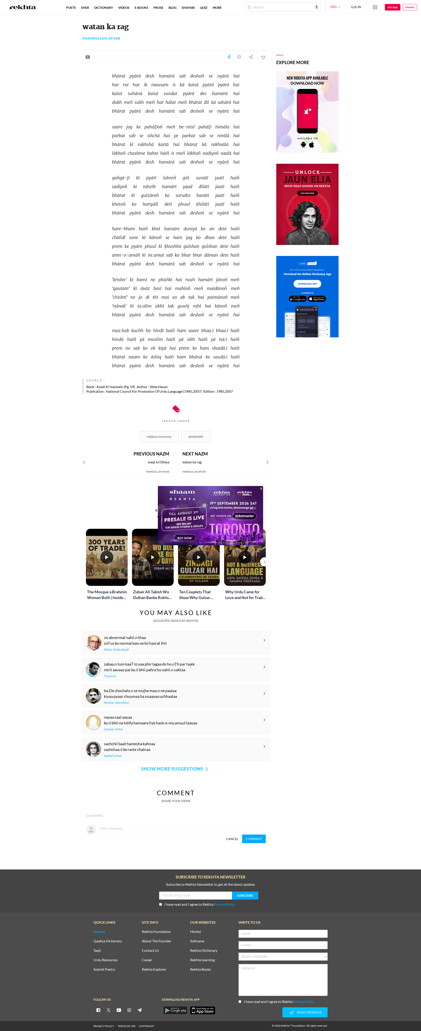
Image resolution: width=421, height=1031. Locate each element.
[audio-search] (316, 6)
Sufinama (197, 941)
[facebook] (98, 1009)
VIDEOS (123, 7)
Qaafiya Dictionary (107, 941)
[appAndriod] (175, 1010)
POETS (71, 7)
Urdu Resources (105, 960)
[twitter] (108, 1009)
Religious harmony (159, 436)
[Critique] (239, 56)
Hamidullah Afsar (101, 38)
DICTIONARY (103, 7)
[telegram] (139, 1009)
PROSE (158, 7)
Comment (254, 839)
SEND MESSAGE (309, 1012)
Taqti (97, 950)
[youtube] (118, 1009)
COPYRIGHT (146, 1026)
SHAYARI (188, 7)
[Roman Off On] (229, 56)
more (217, 7)
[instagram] (129, 1009)
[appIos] (202, 1010)
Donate (409, 7)
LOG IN (356, 7)
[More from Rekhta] (375, 7)
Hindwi (195, 932)
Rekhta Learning (202, 960)
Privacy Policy (224, 904)
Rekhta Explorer (154, 969)
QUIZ (203, 7)
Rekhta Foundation (156, 932)
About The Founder (156, 941)
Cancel (232, 839)
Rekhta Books (200, 969)
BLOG (173, 7)
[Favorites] (263, 57)
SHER (85, 7)
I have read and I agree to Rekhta (199, 904)
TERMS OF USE (127, 1026)
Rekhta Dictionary (204, 950)
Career (147, 960)
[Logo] (22, 8)
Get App (393, 7)
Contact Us (150, 950)
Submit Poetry (104, 969)
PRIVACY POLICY (103, 1026)
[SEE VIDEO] (87, 57)
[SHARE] (251, 57)
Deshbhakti (195, 436)
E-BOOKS (141, 7)
